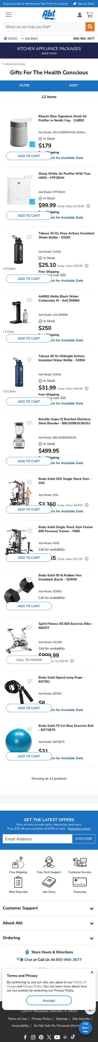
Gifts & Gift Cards (15, 64)
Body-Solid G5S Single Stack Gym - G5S (65, 481)
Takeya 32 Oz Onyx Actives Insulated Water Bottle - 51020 (66, 235)
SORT (73, 85)
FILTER (24, 85)
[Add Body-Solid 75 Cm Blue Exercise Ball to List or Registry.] (27, 731)
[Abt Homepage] (49, 15)
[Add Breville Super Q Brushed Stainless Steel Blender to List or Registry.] (27, 425)
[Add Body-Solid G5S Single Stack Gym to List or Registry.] (27, 485)
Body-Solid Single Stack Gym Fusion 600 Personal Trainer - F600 (66, 529)
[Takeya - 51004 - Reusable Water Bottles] (19, 372)
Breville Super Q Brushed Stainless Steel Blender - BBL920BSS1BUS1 (65, 421)
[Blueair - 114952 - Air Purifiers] (19, 132)
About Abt (13, 923)
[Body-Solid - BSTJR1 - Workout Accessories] (19, 693)
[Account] (79, 15)
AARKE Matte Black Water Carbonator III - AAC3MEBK (59, 298)
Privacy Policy (32, 986)
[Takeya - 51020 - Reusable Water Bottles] (19, 249)
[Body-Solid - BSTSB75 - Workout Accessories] (19, 742)
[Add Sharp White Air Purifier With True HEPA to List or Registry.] (27, 179)
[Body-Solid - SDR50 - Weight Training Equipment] (19, 591)
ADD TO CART (29, 156)
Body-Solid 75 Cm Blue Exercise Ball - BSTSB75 (66, 728)
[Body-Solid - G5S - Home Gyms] (19, 495)
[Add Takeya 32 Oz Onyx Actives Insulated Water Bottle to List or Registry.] (27, 239)
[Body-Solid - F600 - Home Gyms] (19, 543)
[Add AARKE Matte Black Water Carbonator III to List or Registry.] (27, 302)
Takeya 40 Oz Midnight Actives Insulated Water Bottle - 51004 (62, 358)
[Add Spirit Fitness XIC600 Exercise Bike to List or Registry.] (27, 630)
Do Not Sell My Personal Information (60, 1025)
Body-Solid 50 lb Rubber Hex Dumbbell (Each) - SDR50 (60, 577)
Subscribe (83, 838)
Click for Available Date (65, 158)
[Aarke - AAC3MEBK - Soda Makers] (19, 312)
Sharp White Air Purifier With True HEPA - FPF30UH (64, 176)
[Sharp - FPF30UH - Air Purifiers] (19, 190)
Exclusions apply (79, 829)
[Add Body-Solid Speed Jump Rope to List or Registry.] (27, 683)
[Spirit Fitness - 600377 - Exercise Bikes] (19, 640)
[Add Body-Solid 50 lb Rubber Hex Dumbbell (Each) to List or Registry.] (27, 581)
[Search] (90, 26)
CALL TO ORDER (29, 660)
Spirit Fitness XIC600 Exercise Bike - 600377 (66, 626)
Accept (49, 1000)
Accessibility (20, 1025)
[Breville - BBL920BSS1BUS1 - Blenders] (19, 435)
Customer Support (20, 908)
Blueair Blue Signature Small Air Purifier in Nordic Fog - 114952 (63, 118)
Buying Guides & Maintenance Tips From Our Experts (35, 3)
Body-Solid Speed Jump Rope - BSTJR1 (62, 680)
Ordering (11, 937)
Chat (27, 959)
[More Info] (87, 206)
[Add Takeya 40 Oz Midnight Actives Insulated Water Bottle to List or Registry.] (27, 362)
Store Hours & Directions (52, 952)
